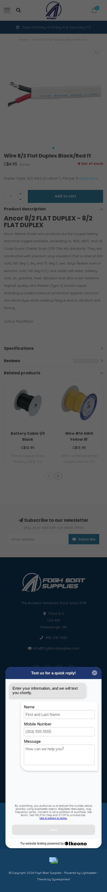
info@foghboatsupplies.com (56, 648)
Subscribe (86, 539)
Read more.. (89, 178)
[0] (94, 11)
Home (23, 39)
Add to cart (65, 196)
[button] (53, 148)
